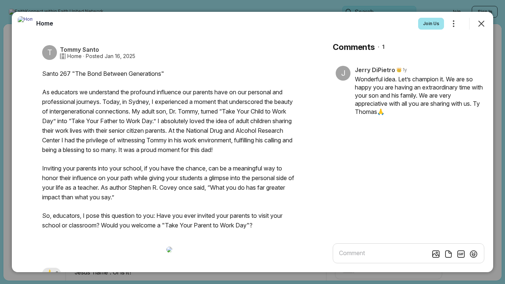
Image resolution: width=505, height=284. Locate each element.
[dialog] (252, 142)
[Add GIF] (461, 254)
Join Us (431, 23)
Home (74, 56)
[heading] (44, 23)
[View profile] (25, 23)
